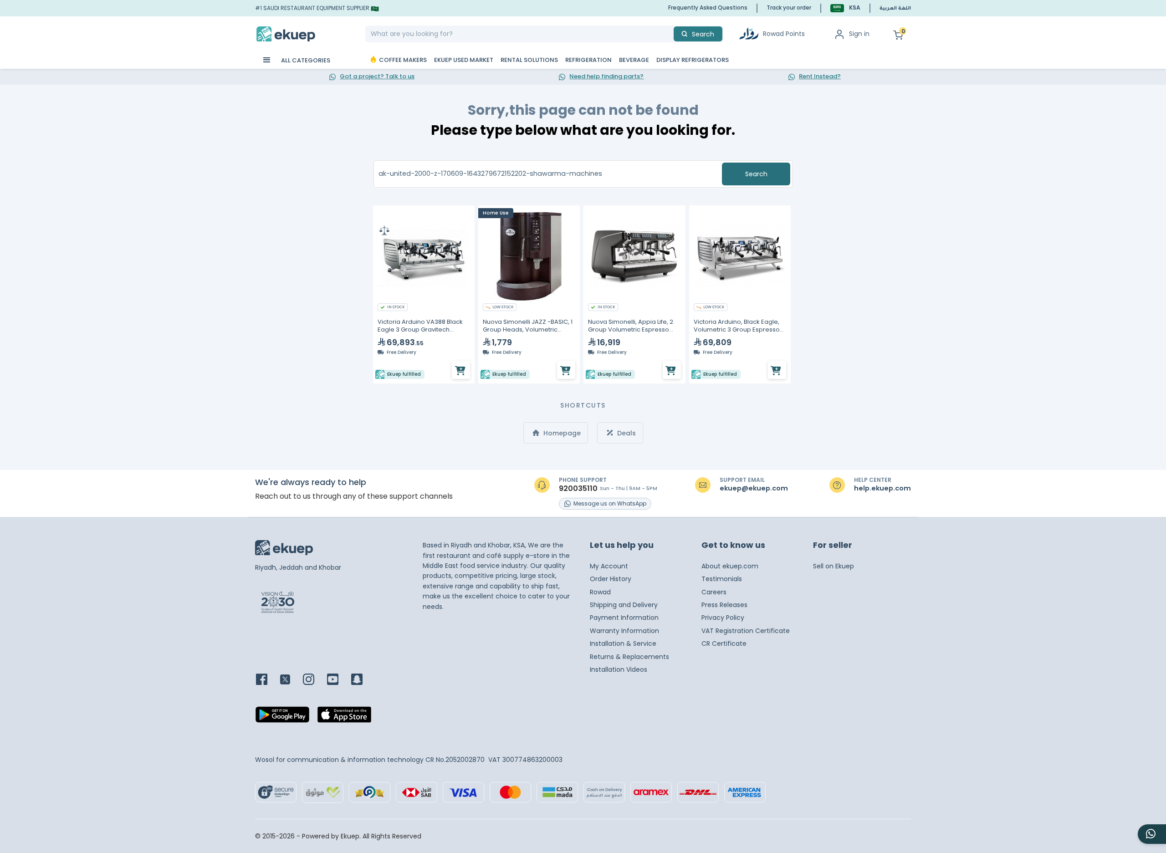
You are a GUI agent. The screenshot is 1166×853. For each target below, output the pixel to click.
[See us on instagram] (314, 680)
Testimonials (721, 578)
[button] (845, 8)
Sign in (859, 33)
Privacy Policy (722, 617)
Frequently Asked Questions (707, 7)
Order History (610, 578)
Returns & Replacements (629, 656)
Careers (713, 592)
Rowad (600, 592)
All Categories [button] (305, 60)
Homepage (561, 433)
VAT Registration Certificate (745, 630)
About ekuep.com (729, 566)
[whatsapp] (1152, 834)
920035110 (578, 488)
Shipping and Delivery (624, 604)
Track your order (789, 7)
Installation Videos (618, 669)
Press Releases (724, 604)
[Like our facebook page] (267, 680)
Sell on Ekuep (833, 566)
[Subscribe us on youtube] (338, 680)
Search (756, 174)
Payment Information (624, 617)
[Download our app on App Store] (344, 717)
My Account (609, 566)
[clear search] (670, 34)
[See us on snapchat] (362, 680)
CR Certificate (724, 643)
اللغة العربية (895, 8)
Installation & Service (623, 643)
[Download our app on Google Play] (282, 717)
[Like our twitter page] (290, 680)
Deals (625, 433)
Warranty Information (624, 630)
